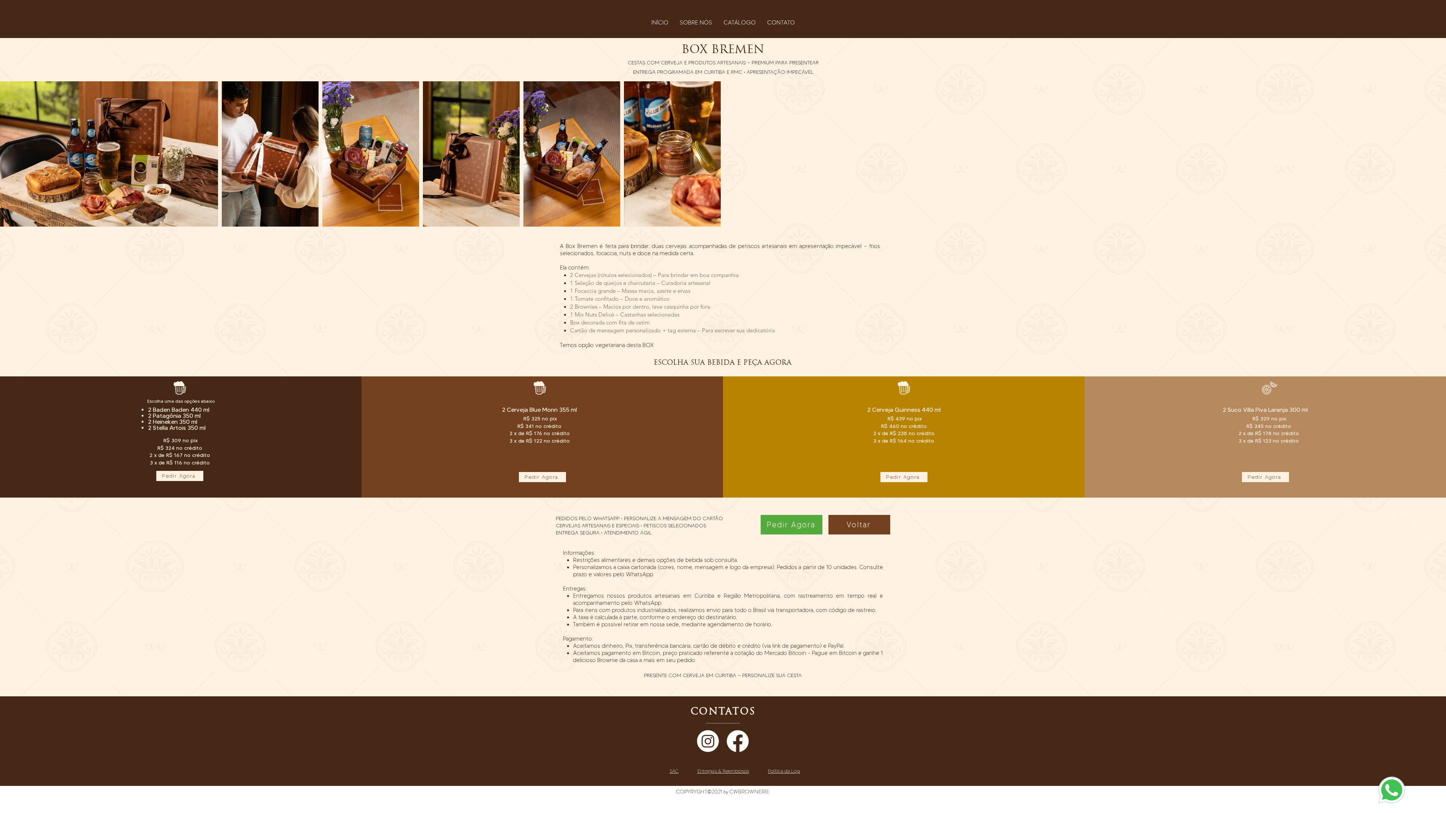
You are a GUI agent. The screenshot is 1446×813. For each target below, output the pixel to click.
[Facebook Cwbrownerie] (738, 741)
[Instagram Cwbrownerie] (708, 741)
